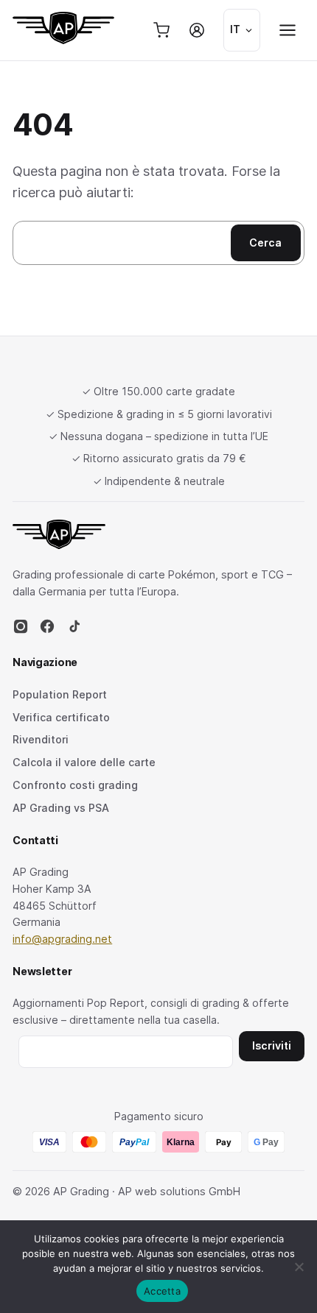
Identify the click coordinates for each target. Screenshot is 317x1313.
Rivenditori (41, 739)
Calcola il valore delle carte (84, 762)
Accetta (162, 1291)
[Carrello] (161, 30)
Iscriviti (271, 1045)
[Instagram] (21, 630)
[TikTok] (74, 630)
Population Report (60, 694)
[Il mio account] (197, 30)
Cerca (265, 242)
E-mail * (125, 1049)
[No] (298, 1266)
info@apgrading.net (62, 938)
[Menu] (287, 30)
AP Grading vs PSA (61, 807)
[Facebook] (47, 630)
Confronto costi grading (75, 785)
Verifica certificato (61, 717)
